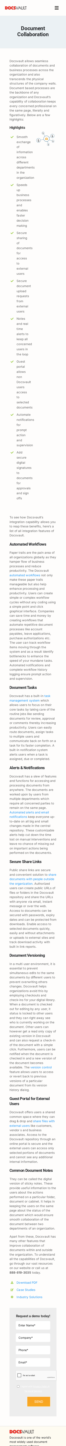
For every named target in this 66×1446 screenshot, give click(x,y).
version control (41, 1067)
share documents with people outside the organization (33, 879)
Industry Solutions (29, 1297)
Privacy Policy (40, 1386)
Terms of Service (33, 1391)
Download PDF (27, 1282)
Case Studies (26, 1290)
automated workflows (25, 575)
